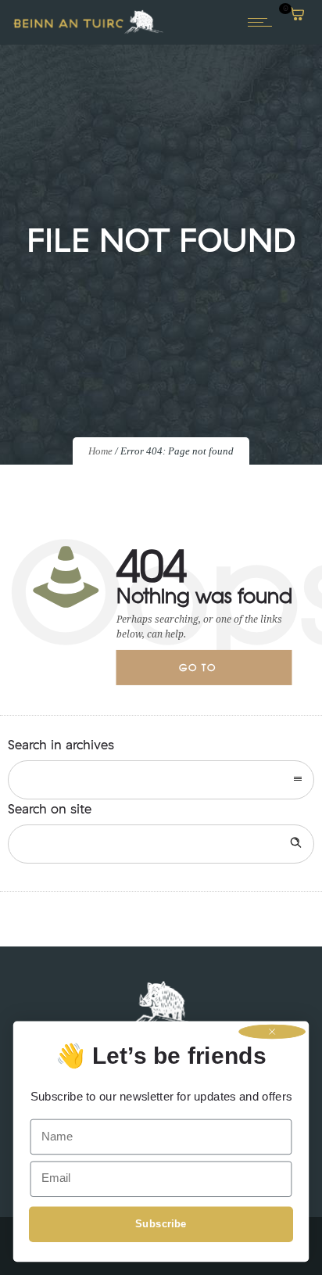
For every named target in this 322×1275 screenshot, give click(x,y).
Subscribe (161, 1224)
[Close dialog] (272, 1032)
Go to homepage (211, 672)
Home (100, 451)
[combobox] (161, 779)
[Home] (88, 32)
